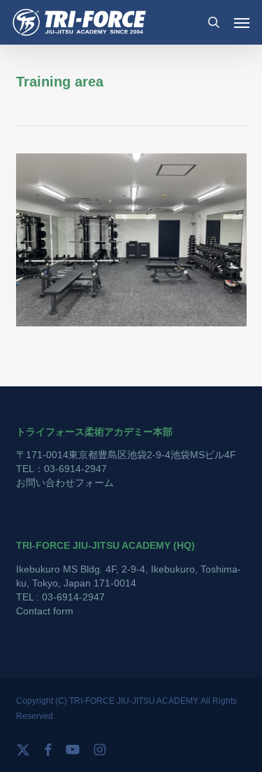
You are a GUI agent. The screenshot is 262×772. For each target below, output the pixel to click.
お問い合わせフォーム (65, 482)
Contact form (44, 610)
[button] (241, 22)
